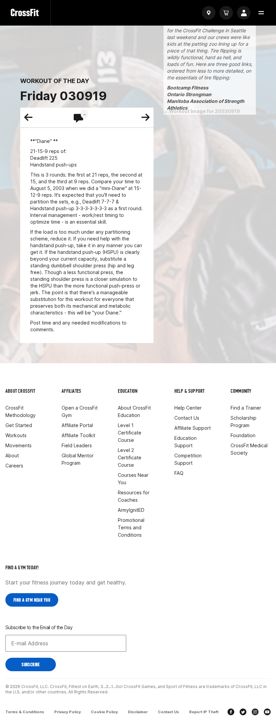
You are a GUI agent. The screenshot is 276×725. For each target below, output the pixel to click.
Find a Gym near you (31, 600)
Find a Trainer (246, 408)
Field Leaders (77, 445)
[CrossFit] (25, 13)
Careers (14, 465)
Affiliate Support (192, 428)
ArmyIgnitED (131, 510)
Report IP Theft (203, 712)
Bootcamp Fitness (187, 87)
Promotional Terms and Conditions (131, 527)
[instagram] (255, 713)
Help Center (188, 408)
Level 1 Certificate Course (129, 432)
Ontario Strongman (189, 94)
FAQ (178, 473)
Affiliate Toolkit (78, 435)
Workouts (16, 435)
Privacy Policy (67, 712)
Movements (18, 445)
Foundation (243, 435)
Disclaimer (138, 712)
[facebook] (231, 713)
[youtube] (267, 713)
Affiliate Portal (77, 425)
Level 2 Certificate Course (129, 457)
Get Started (18, 425)
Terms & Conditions (24, 712)
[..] (78, 118)
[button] (261, 13)
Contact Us (186, 418)
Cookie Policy (104, 712)
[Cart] (226, 13)
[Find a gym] (208, 13)
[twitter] (243, 713)
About (12, 455)
